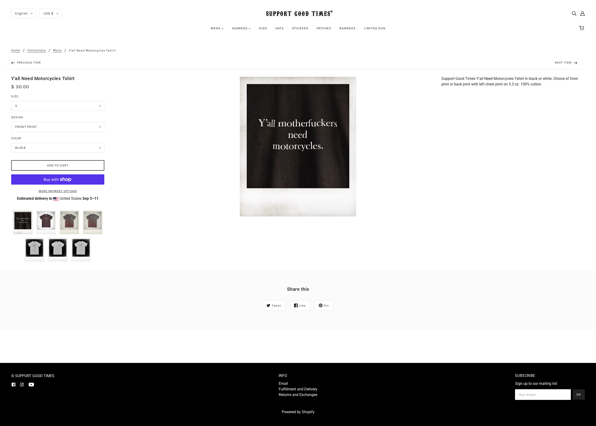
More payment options (58, 191)
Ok (578, 394)
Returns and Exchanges (298, 394)
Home (15, 50)
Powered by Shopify (298, 412)
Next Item (563, 62)
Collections (36, 50)
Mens (57, 50)
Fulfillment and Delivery (298, 389)
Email (283, 383)
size (14, 96)
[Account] (582, 13)
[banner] (298, 13)
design (17, 117)
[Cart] (582, 28)
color (16, 138)
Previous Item (28, 62)
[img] (574, 13)
